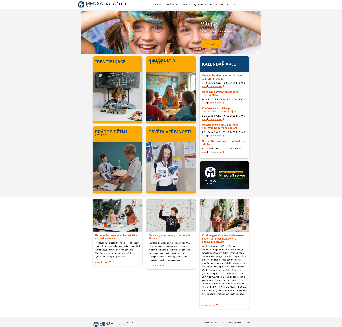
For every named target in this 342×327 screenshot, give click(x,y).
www (204, 86)
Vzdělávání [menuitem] (172, 4)
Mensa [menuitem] (158, 4)
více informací (215, 86)
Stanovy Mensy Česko (213, 323)
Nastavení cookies (242, 323)
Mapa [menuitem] (212, 4)
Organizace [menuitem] (198, 4)
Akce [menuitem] (185, 4)
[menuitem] (228, 4)
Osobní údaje (228, 323)
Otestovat (211, 44)
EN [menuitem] (221, 4)
